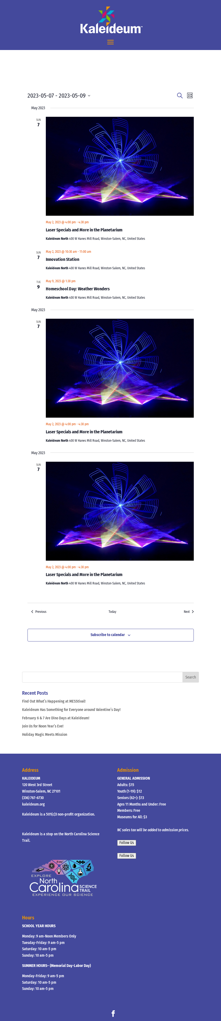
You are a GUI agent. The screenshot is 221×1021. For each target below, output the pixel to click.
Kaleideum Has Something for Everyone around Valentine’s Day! (71, 709)
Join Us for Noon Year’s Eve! (42, 726)
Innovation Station (62, 259)
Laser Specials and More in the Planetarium (84, 229)
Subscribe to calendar (108, 635)
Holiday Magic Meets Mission (44, 734)
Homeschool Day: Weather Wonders (78, 288)
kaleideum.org (33, 804)
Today (112, 612)
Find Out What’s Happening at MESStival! (53, 701)
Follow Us (126, 843)
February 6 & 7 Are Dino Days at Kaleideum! (55, 718)
